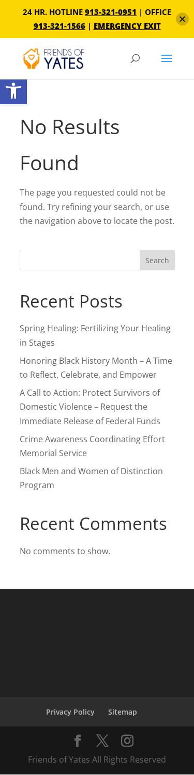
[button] (13, 90)
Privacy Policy (70, 712)
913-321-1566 (59, 26)
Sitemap (122, 712)
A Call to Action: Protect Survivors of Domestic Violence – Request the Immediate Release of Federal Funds (91, 406)
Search (157, 260)
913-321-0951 (111, 12)
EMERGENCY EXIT (127, 26)
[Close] (182, 19)
